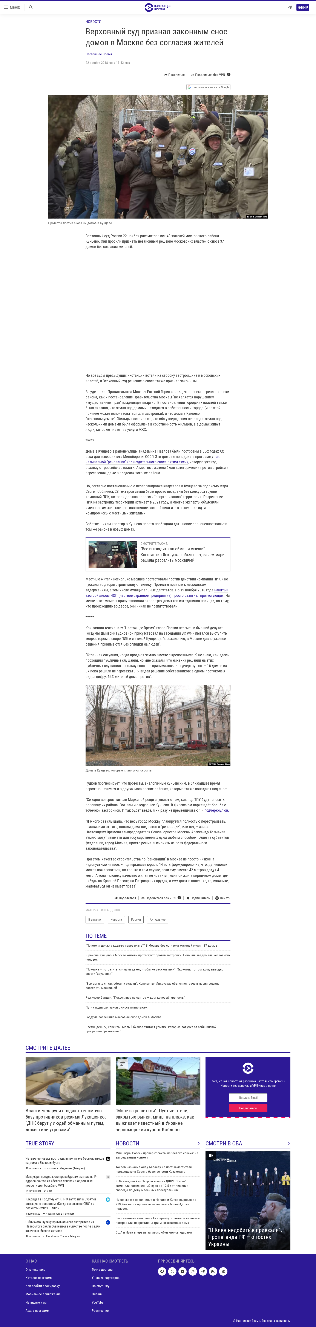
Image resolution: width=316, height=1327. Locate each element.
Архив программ (37, 1311)
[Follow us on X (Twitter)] (172, 1271)
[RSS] (213, 1271)
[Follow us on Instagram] (193, 1271)
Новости (93, 21)
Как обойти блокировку (43, 1286)
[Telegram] (289, 7)
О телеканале (35, 1270)
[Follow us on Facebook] (162, 1271)
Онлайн (97, 1294)
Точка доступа (102, 1270)
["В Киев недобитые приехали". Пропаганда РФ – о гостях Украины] (248, 1200)
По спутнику (100, 1286)
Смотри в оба (224, 1143)
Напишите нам (36, 1302)
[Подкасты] (223, 1271)
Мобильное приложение (43, 1294)
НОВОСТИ (127, 1143)
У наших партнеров (106, 1278)
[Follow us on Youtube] (182, 1271)
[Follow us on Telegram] (203, 1271)
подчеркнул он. (216, 810)
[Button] (175, 75)
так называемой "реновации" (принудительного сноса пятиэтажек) (153, 459)
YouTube (98, 1302)
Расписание (100, 1311)
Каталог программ (39, 1278)
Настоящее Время (99, 54)
